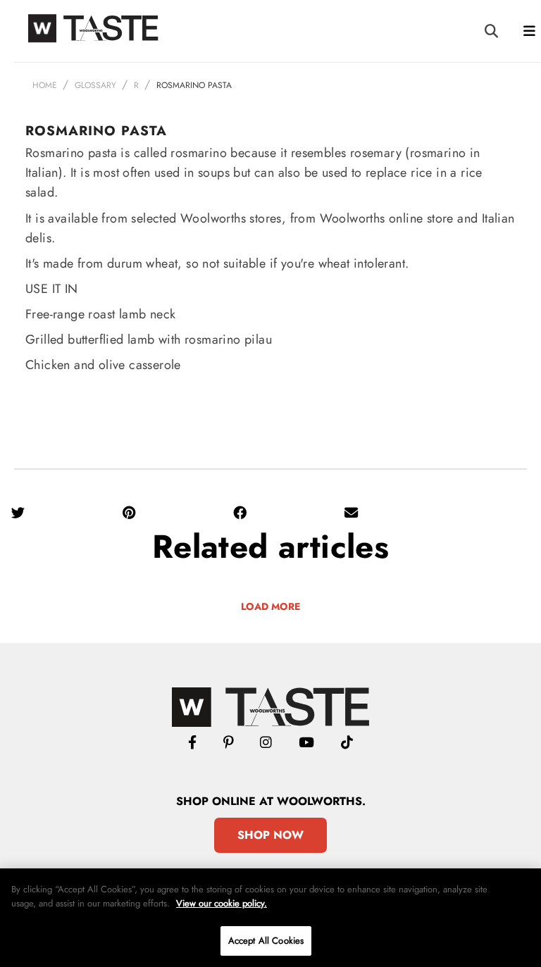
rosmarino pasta (194, 85)
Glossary (95, 85)
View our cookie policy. (221, 903)
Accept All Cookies (266, 940)
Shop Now (270, 835)
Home (44, 85)
